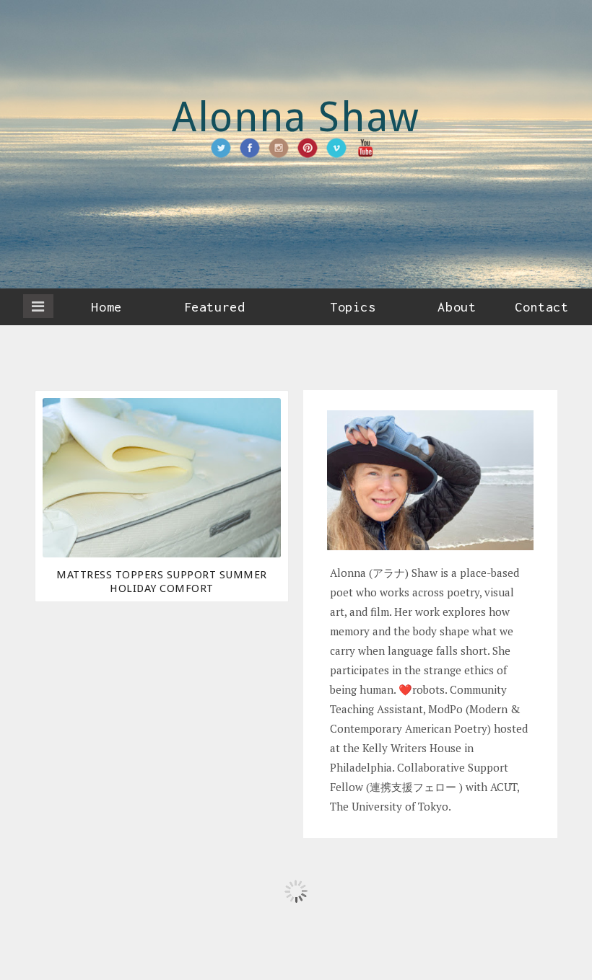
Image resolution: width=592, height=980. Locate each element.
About (457, 306)
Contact (541, 306)
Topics (353, 306)
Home (106, 306)
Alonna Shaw (296, 117)
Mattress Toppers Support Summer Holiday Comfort (161, 581)
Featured (214, 306)
